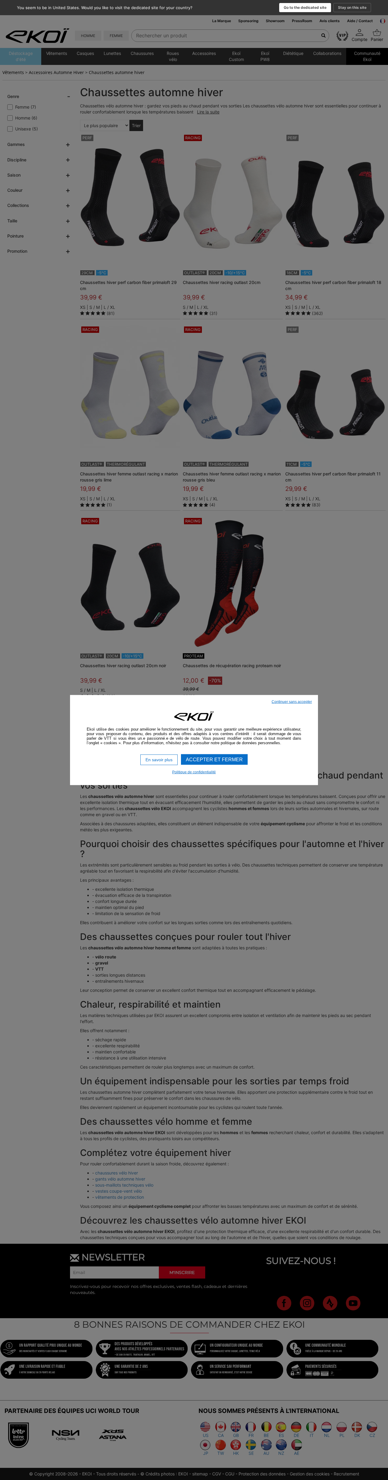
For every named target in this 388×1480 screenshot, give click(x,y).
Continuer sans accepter (292, 702)
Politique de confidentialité (194, 772)
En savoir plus (159, 759)
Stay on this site (352, 7)
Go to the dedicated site (305, 7)
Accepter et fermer (214, 759)
